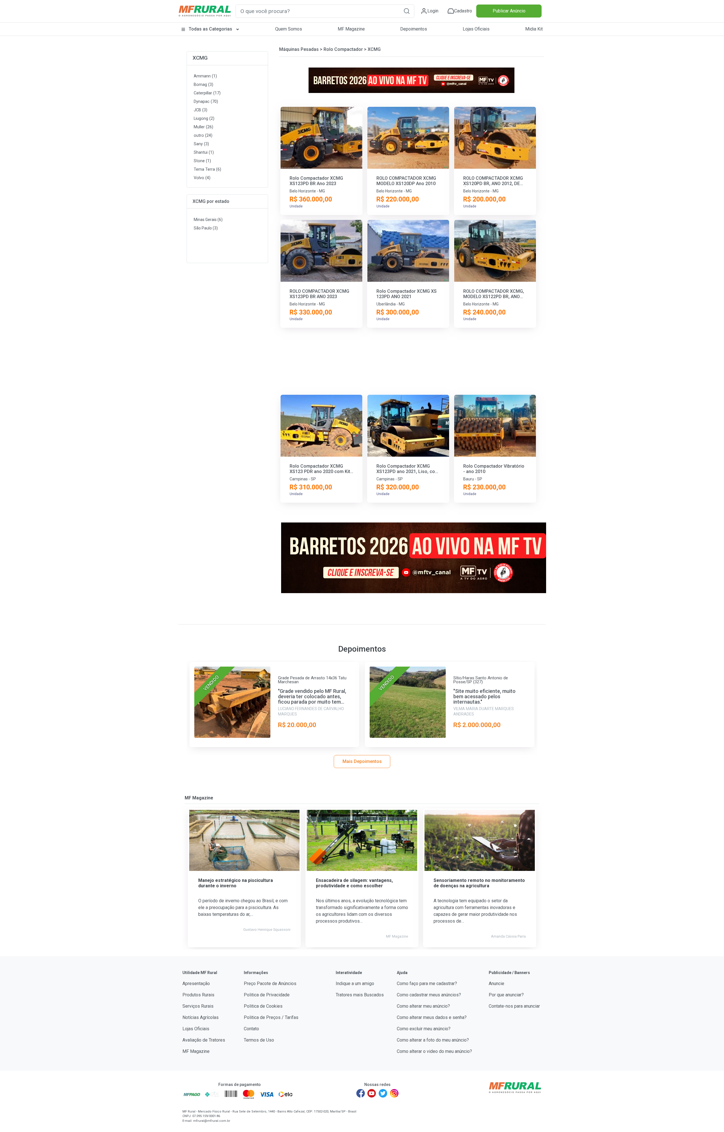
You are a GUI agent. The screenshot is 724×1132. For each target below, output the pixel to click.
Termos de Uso (259, 1040)
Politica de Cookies (263, 1006)
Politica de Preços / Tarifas (271, 1017)
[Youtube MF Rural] (372, 1093)
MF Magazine (351, 29)
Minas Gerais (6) (208, 219)
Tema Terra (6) (207, 169)
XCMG (200, 58)
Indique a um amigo (355, 983)
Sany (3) (201, 144)
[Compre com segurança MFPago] (192, 1094)
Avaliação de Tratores (203, 1040)
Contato (251, 1028)
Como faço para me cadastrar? (427, 983)
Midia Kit (534, 29)
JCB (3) (200, 110)
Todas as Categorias (210, 29)
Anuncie (496, 983)
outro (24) (203, 135)
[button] (406, 11)
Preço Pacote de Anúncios (270, 983)
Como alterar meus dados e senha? (432, 1017)
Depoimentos (413, 29)
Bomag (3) (203, 84)
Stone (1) (202, 161)
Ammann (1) (205, 76)
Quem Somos (288, 29)
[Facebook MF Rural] (360, 1093)
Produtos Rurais (198, 994)
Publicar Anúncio (509, 11)
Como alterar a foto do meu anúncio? (433, 1040)
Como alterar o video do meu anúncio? (434, 1051)
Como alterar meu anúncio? (423, 1006)
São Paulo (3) (206, 228)
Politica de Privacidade (267, 994)
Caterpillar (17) (207, 93)
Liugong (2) (204, 118)
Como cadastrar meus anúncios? (429, 994)
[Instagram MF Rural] (394, 1093)
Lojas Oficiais (476, 29)
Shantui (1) (204, 152)
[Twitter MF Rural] (383, 1093)
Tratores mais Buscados (360, 994)
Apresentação (196, 983)
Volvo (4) (202, 177)
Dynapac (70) (206, 101)
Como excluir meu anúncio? (424, 1028)
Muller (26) (203, 127)
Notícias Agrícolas (200, 1017)
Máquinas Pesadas (299, 49)
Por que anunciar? (506, 994)
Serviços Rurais (198, 1006)
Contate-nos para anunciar (514, 1006)
